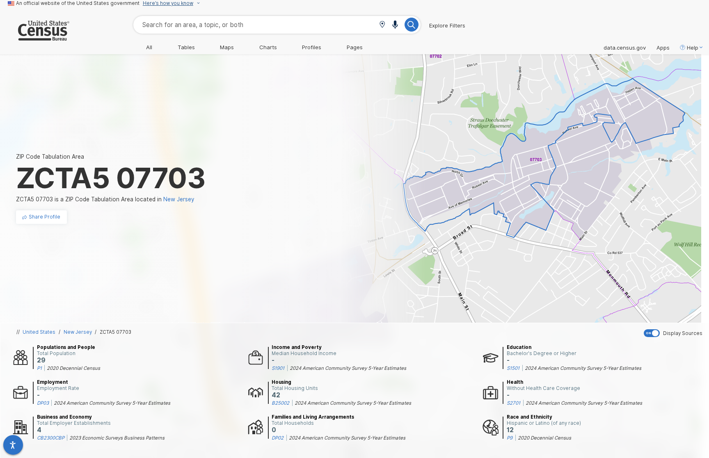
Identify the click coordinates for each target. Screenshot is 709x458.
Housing (281, 382)
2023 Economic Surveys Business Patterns (117, 438)
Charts (268, 47)
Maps (227, 47)
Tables (186, 47)
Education (519, 347)
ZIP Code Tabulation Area (50, 156)
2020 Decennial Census (73, 368)
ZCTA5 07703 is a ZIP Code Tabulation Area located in (105, 199)
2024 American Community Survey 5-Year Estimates (348, 368)
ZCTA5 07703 (115, 332)
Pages (355, 47)
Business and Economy (64, 417)
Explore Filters (447, 25)
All (149, 47)
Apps (663, 47)
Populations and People (66, 347)
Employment (52, 382)
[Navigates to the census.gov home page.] (34, 37)
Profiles (311, 47)
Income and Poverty (297, 347)
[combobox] (277, 25)
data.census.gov (625, 47)
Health (515, 382)
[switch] (674, 333)
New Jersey (78, 332)
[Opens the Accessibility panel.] (13, 445)
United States (39, 332)
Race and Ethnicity (529, 417)
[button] (382, 25)
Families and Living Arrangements (313, 417)
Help (692, 47)
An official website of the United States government (78, 3)
